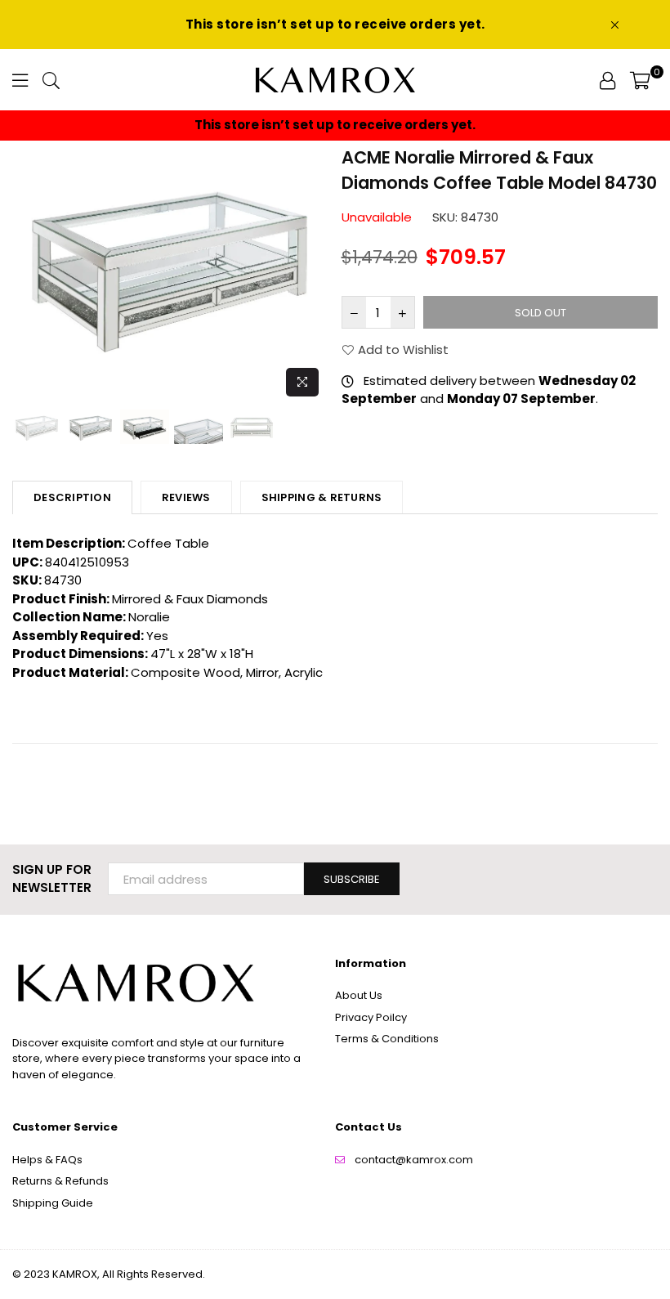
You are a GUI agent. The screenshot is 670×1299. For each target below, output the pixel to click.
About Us (358, 995)
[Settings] (607, 80)
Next (315, 274)
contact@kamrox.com (414, 1159)
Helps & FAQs (47, 1159)
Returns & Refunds (60, 1181)
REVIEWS (186, 497)
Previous (26, 274)
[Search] (51, 80)
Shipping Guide (52, 1203)
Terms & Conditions (387, 1038)
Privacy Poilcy (371, 1017)
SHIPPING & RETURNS (321, 497)
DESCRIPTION (72, 497)
